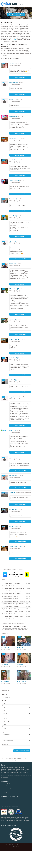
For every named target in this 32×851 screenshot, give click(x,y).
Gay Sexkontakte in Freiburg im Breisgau (16, 603)
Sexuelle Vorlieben (9, 790)
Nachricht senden (19, 77)
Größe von (5, 711)
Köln (6, 801)
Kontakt (13, 849)
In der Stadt (5, 744)
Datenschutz (18, 849)
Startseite (3, 758)
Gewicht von (5, 721)
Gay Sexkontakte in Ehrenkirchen (16, 606)
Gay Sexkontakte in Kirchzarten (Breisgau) (16, 616)
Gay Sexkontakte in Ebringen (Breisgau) (16, 591)
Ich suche (4, 694)
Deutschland (10, 758)
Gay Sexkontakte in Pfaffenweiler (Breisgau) (16, 601)
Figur (3, 732)
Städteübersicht (8, 786)
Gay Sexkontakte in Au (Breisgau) (16, 583)
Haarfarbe (4, 738)
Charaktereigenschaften (10, 788)
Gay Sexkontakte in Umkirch (16, 614)
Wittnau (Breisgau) (14, 66)
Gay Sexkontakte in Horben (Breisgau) (16, 593)
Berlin (6, 799)
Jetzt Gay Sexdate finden (22, 750)
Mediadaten (7, 849)
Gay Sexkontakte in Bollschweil (16, 596)
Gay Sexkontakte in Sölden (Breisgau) (16, 586)
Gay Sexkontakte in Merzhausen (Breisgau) (16, 588)
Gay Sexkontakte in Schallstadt (16, 598)
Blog (6, 792)
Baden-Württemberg (19, 758)
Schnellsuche (8, 784)
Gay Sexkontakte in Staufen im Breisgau (16, 611)
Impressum (25, 849)
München (7, 803)
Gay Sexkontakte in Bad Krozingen (16, 609)
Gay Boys (13, 39)
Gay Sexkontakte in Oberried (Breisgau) (16, 619)
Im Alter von (5, 700)
